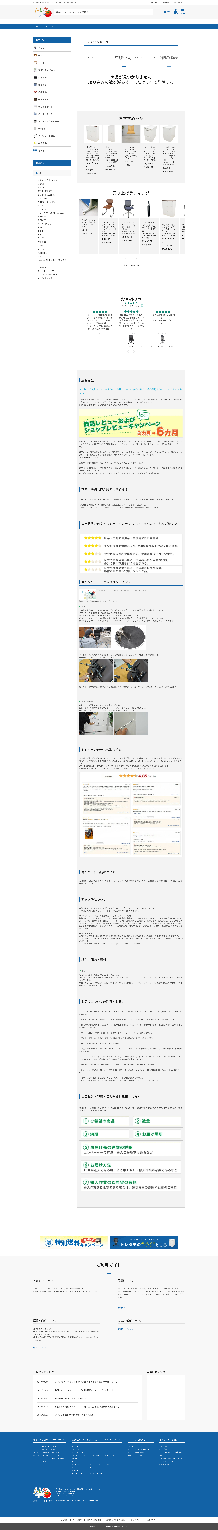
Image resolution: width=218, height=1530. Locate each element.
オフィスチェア (45, 1446)
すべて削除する (159, 82)
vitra (40, 256)
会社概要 (166, 2)
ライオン (42, 209)
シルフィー (77, 1467)
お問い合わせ (178, 2)
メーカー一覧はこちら (114, 1440)
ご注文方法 (163, 1446)
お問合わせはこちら (89, 457)
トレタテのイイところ (136, 1446)
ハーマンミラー (77, 1446)
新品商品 (61, 1458)
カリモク (42, 238)
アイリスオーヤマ (46, 270)
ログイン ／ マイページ (167, 1461)
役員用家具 (55, 1452)
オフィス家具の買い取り (137, 1452)
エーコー (42, 249)
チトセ (41, 230)
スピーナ (76, 1473)
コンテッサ (77, 1464)
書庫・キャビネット (48, 1449)
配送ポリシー (152, 1520)
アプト (75, 1458)
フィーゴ (94, 1464)
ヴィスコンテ (105, 1464)
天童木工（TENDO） (48, 201)
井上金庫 (42, 241)
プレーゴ (101, 1473)
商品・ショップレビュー (137, 1455)
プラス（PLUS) (45, 190)
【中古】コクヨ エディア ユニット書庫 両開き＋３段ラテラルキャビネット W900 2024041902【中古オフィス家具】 (112, 154)
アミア (75, 1455)
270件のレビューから (129, 305)
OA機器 (53, 1458)
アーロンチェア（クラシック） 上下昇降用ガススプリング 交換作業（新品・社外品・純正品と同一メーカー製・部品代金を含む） (149, 230)
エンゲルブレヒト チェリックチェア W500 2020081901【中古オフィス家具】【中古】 (131, 152)
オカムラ (75, 1461)
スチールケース (77, 1452)
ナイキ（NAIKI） (46, 223)
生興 (40, 227)
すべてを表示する (131, 265)
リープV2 (95, 1455)
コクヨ (41, 183)
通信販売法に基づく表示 (116, 1520)
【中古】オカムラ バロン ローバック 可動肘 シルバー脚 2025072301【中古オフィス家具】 (129, 228)
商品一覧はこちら (59, 1440)
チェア (35, 1446)
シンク (113, 1455)
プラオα (92, 1473)
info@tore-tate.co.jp (70, 1496)
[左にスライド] (125, 258)
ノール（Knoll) (45, 278)
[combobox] (103, 12)
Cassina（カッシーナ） (49, 274)
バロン (86, 1464)
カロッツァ (87, 1467)
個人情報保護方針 (94, 1520)
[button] (129, 351)
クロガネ (42, 219)
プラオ (84, 1473)
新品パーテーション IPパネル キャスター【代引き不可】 (89, 223)
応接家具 (46, 1452)
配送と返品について (166, 1449)
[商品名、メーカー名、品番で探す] (149, 11)
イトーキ (42, 267)
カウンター (37, 1452)
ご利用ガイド (154, 2)
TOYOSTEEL (44, 198)
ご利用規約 (77, 1520)
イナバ (41, 205)
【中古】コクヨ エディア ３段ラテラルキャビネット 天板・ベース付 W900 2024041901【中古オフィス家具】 (93, 153)
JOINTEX (42, 252)
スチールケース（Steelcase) (51, 212)
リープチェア (85, 1455)
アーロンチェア (78, 1449)
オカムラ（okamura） (48, 180)
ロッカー (61, 1449)
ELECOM (42, 216)
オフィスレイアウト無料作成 (138, 1449)
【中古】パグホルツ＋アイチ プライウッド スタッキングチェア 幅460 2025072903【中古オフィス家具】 (109, 229)
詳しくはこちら (126, 1307)
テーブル (36, 1449)
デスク (55, 1446)
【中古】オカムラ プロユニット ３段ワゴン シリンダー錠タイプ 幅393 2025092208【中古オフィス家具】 (150, 153)
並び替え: (123, 57)
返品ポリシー (136, 1520)
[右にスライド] (136, 258)
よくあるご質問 (165, 1458)
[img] (131, 303)
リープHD (105, 1455)
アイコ (41, 234)
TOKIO (41, 245)
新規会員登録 (164, 1464)
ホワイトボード (38, 1455)
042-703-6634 (69, 1491)
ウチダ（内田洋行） (47, 194)
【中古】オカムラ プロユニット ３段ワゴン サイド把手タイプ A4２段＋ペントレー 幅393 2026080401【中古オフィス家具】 (169, 155)
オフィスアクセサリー (41, 1458)
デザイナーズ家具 (39, 1461)
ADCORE (42, 187)
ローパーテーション (53, 1455)
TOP (36, 26)
